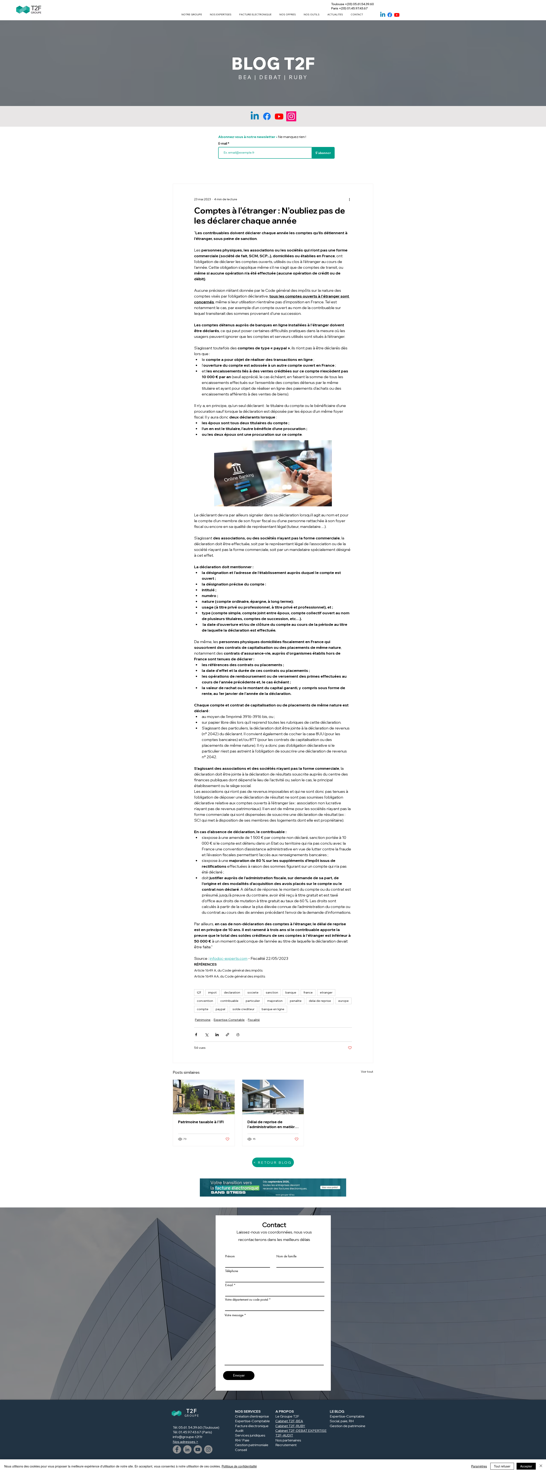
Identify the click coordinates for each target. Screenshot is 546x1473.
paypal (220, 1009)
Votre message (234, 1315)
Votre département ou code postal (246, 1299)
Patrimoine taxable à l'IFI (201, 1121)
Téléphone (231, 1271)
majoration (275, 1001)
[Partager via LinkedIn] (217, 1035)
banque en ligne (273, 1009)
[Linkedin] (383, 15)
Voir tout (367, 1072)
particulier (253, 1001)
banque (290, 992)
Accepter (526, 1466)
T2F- (292, 1426)
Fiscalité (254, 1020)
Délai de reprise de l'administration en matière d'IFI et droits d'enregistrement (272, 1124)
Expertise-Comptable (229, 1020)
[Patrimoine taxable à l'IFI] (204, 1097)
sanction (272, 992)
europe (343, 1001)
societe (252, 992)
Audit (239, 1430)
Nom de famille (286, 1256)
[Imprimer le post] (238, 1035)
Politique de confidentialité (239, 1466)
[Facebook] (390, 15)
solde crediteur (243, 1009)
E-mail (223, 143)
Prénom (230, 1256)
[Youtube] (397, 15)
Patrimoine (203, 1020)
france (308, 992)
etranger (326, 992)
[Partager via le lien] (227, 1035)
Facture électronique (252, 1426)
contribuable (229, 1001)
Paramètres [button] (479, 1466)
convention (205, 1001)
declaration (232, 992)
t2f (199, 992)
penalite (296, 1001)
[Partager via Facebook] (196, 1035)
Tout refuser (502, 1466)
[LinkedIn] (187, 1449)
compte (202, 1009)
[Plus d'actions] (349, 199)
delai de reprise (320, 1001)
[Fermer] (540, 1466)
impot (212, 992)
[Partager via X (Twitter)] (207, 1035)
